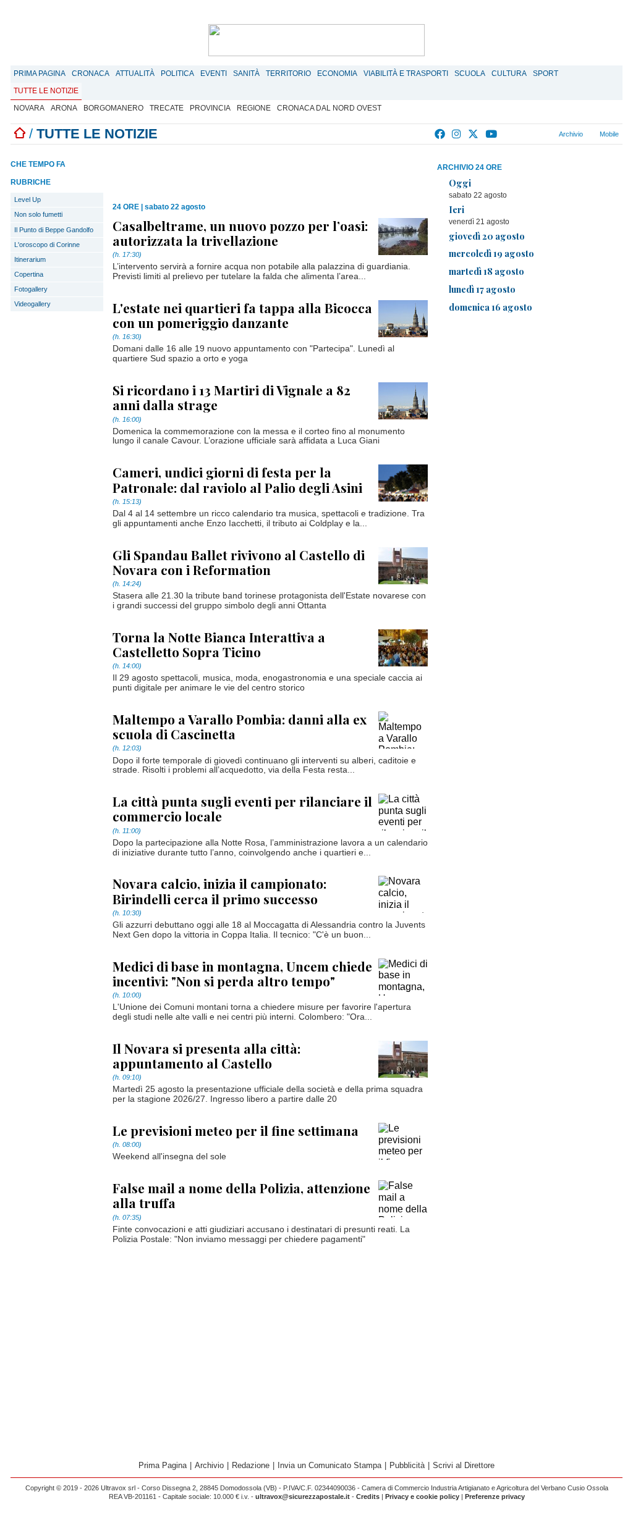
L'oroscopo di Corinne (47, 244)
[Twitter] (474, 134)
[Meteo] (523, 134)
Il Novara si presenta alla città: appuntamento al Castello (206, 1055)
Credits (368, 1496)
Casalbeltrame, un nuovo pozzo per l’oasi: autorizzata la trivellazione (240, 233)
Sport (545, 73)
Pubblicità (407, 1465)
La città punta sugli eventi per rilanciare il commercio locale (242, 808)
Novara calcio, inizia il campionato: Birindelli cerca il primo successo (219, 891)
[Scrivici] (538, 134)
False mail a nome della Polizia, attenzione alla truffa (241, 1195)
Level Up (27, 199)
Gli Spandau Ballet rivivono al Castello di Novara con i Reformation (239, 562)
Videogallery (32, 304)
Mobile (608, 134)
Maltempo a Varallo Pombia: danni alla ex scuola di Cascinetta (240, 726)
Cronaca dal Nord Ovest (329, 108)
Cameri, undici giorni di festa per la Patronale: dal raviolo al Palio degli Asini (237, 479)
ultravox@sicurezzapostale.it (302, 1496)
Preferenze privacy (495, 1496)
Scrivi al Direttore (464, 1465)
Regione (254, 108)
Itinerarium (30, 259)
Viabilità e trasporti (405, 73)
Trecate (167, 108)
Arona (64, 108)
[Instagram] (457, 134)
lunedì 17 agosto (482, 289)
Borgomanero (113, 108)
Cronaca (90, 73)
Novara (29, 108)
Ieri (456, 209)
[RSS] (508, 134)
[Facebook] (440, 134)
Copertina (28, 274)
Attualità (135, 73)
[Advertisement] (529, 409)
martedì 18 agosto (486, 271)
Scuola (469, 73)
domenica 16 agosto (490, 307)
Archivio (570, 134)
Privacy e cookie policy (422, 1496)
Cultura (509, 73)
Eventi (213, 73)
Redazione (251, 1465)
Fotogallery (31, 289)
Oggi (460, 183)
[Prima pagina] (19, 133)
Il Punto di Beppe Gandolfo (53, 229)
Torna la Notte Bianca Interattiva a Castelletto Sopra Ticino (219, 644)
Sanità (246, 73)
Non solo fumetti (38, 214)
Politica (177, 73)
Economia (337, 73)
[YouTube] (491, 134)
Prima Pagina (40, 73)
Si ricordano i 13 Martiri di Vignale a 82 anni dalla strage (231, 397)
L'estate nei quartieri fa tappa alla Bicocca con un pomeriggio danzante (242, 315)
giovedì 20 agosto (487, 236)
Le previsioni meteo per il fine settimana (236, 1130)
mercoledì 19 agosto (491, 253)
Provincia (210, 108)
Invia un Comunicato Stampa (329, 1465)
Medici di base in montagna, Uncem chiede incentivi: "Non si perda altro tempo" (242, 973)
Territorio (288, 73)
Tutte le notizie (46, 90)
